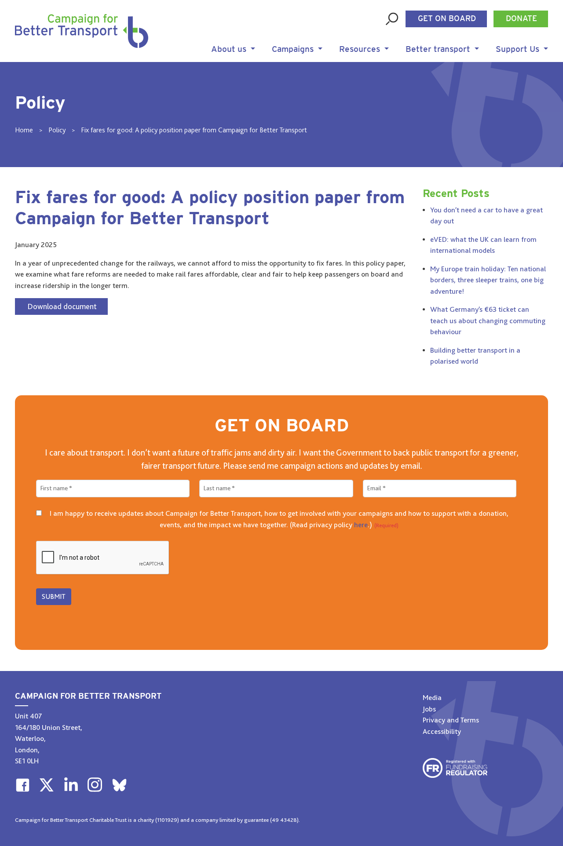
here (361, 525)
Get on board (447, 18)
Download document (62, 306)
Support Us (517, 50)
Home (24, 130)
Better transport (438, 50)
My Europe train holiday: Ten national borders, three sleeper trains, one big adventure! (488, 280)
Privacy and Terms (451, 720)
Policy (57, 130)
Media (432, 697)
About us (228, 50)
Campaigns (293, 50)
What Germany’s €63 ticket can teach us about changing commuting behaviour (487, 320)
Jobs (429, 709)
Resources (359, 50)
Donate (521, 18)
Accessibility (442, 731)
